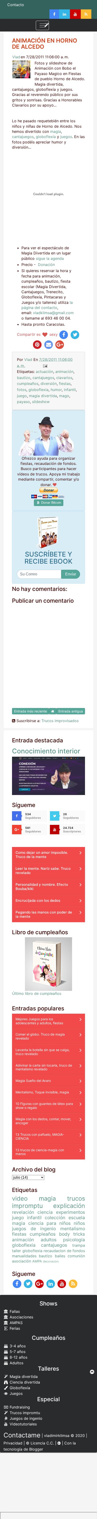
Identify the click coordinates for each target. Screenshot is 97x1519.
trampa (78, 1245)
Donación (46, 264)
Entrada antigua (70, 711)
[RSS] (86, 14)
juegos (66, 136)
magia (55, 131)
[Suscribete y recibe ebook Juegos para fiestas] (48, 532)
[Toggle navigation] (42, 25)
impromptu (27, 1205)
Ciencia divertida (24, 1382)
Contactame (22, 1435)
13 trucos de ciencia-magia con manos (40, 1152)
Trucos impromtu (24, 1412)
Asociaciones (20, 1317)
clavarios (64, 377)
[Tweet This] (75, 334)
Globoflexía (19, 1387)
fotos (21, 389)
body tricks (72, 1234)
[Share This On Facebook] (64, 334)
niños (79, 1223)
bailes (60, 1256)
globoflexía (46, 136)
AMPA (37, 1261)
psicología (74, 1239)
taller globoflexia (27, 1250)
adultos (49, 1239)
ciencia (45, 1212)
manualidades (24, 1256)
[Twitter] (28, 1283)
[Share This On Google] (60, 344)
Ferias (14, 1328)
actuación (44, 371)
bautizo (23, 377)
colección (55, 1217)
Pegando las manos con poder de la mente (44, 914)
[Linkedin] (64, 14)
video (20, 1198)
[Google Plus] (39, 1283)
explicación (69, 1205)
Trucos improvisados (60, 720)
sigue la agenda (50, 258)
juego (22, 395)
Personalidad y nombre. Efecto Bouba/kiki (42, 886)
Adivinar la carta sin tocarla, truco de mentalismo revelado (44, 1067)
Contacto (15, 4)
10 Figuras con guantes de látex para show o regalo (44, 1106)
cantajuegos (23, 136)
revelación (23, 1212)
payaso (23, 401)
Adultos (15, 1363)
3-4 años (17, 1346)
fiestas (65, 383)
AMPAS (15, 1322)
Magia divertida (23, 1376)
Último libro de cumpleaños (36, 993)
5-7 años (16, 1351)
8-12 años (17, 1357)
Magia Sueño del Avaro (33, 1081)
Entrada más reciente (30, 711)
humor (56, 389)
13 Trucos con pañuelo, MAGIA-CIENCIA (40, 1136)
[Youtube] (75, 14)
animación (64, 371)
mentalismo (72, 1228)
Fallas (14, 1311)
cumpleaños (27, 383)
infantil (70, 389)
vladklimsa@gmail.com (53, 312)
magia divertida (43, 395)
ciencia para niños (49, 1223)
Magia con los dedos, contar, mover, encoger (43, 1121)
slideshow (41, 401)
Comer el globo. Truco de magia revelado (40, 1036)
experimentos (70, 1212)
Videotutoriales (22, 1424)
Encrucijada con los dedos (38, 900)
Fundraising (19, 1407)
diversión (48, 383)
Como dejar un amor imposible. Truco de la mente (42, 854)
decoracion (51, 1261)
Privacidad (13, 1443)
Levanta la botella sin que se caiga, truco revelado (43, 1052)
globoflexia (38, 389)
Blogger (36, 1449)
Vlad (16, 57)
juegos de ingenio (34, 1228)
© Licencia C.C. (40, 1443)
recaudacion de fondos (64, 1250)
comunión (76, 1256)
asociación (21, 1261)
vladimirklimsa (56, 1435)
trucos (76, 1198)
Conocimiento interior (46, 751)
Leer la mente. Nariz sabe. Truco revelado (43, 870)
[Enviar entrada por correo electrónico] (44, 365)
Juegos (15, 1393)
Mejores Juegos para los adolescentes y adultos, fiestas (39, 1021)
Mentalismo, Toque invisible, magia (42, 1092)
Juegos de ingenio (25, 1418)
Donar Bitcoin (50, 502)
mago (64, 395)
